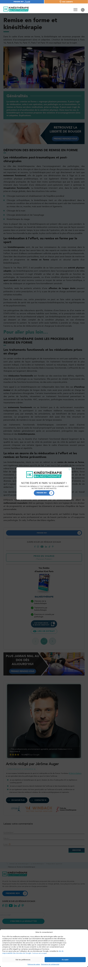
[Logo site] (16, 9)
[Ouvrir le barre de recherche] (83, 10)
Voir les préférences (22, 960)
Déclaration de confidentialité (50, 964)
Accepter (65, 960)
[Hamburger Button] (75, 10)
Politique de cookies (34, 964)
